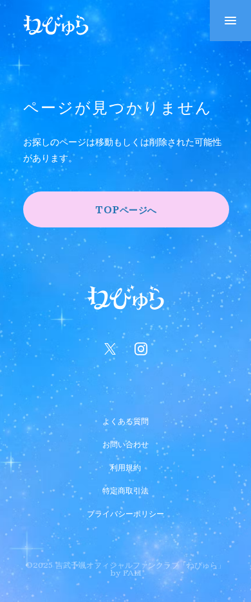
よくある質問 (125, 419)
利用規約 (125, 466)
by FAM (126, 572)
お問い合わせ (125, 443)
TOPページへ (126, 209)
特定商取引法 (125, 489)
